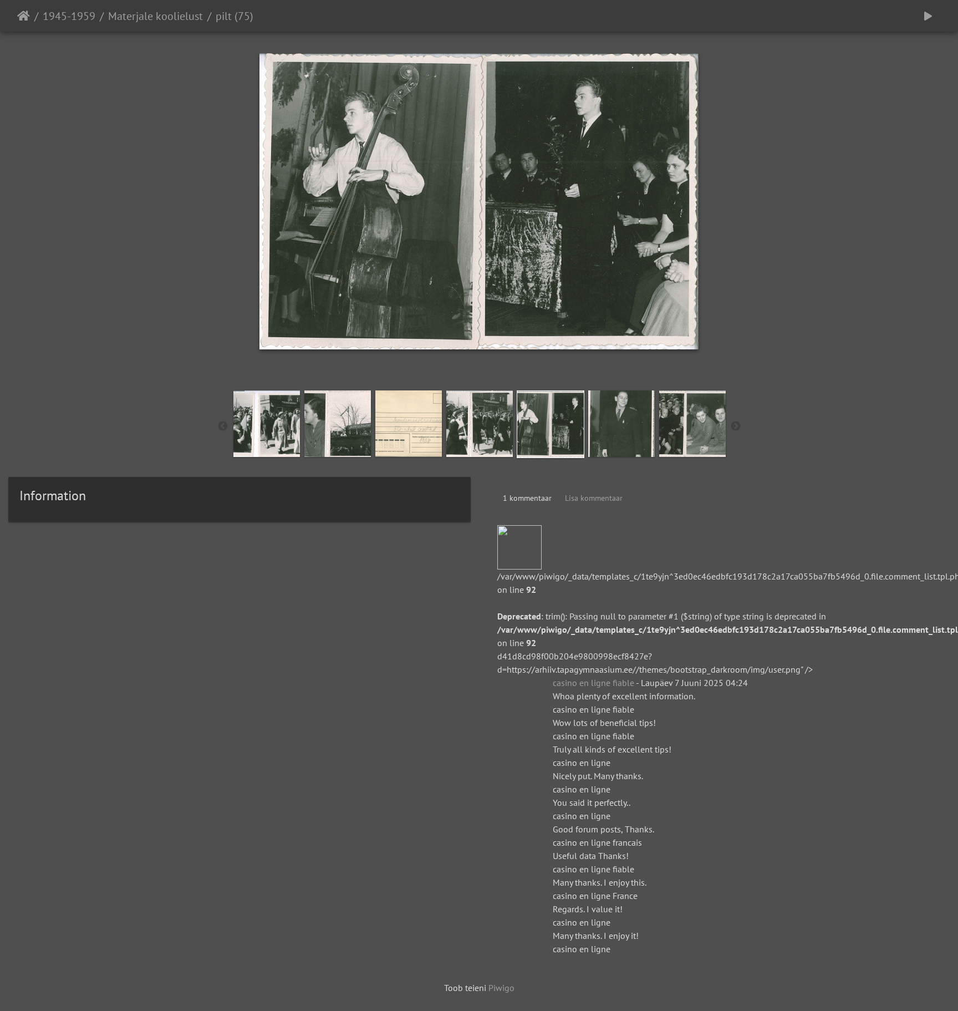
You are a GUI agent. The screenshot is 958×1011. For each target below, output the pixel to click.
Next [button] (735, 426)
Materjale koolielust (155, 16)
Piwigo (501, 987)
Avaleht (23, 16)
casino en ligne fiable (593, 682)
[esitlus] (928, 15)
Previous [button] (222, 426)
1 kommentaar (527, 498)
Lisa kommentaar (594, 498)
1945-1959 (69, 16)
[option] (266, 423)
